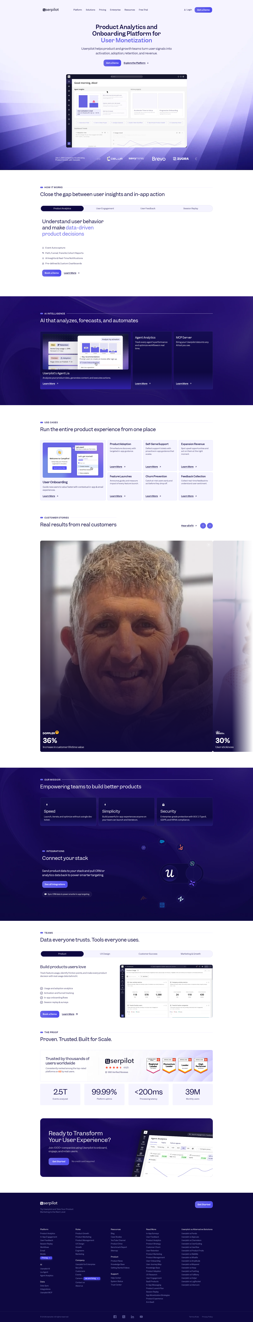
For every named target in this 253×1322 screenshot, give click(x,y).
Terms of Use (194, 1317)
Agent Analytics (46, 1275)
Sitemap (114, 1251)
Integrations (45, 1289)
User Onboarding (153, 1261)
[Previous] (203, 526)
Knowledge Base (118, 1264)
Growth (79, 1247)
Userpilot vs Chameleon (191, 1240)
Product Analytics (47, 1233)
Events (78, 1275)
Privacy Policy (207, 1317)
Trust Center (116, 1285)
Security (79, 1268)
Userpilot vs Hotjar (189, 1278)
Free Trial (143, 9)
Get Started (58, 1161)
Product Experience (154, 1299)
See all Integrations (55, 884)
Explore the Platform (134, 62)
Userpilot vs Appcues (190, 1237)
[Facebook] (114, 1316)
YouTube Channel (118, 1240)
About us (79, 1286)
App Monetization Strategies (158, 1295)
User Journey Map (153, 1264)
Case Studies (116, 1237)
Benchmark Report (119, 1247)
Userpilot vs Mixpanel (190, 1264)
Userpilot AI (45, 1269)
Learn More (70, 272)
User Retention (152, 1251)
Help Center (116, 1278)
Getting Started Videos (120, 1268)
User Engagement (154, 1278)
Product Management (85, 1240)
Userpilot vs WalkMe (189, 1254)
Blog (113, 1233)
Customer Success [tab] (148, 953)
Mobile (43, 1254)
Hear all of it (187, 525)
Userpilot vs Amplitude (190, 1261)
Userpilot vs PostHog (190, 1271)
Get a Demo (203, 9)
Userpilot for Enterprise (85, 1264)
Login (189, 10)
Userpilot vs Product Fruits (192, 1251)
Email (42, 1251)
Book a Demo (52, 272)
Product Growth (82, 1233)
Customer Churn (153, 1247)
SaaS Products (152, 1281)
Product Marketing (83, 1237)
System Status (117, 1281)
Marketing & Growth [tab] (191, 953)
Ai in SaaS (150, 1302)
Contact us (80, 1282)
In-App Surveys (152, 1233)
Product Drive (117, 1244)
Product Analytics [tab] (62, 208)
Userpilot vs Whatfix (189, 1257)
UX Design (80, 1244)
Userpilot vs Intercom (190, 1285)
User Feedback (46, 1240)
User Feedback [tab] (147, 208)
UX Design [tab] (105, 953)
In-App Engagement (48, 1237)
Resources (130, 9)
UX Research (151, 1275)
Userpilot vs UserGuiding (191, 1244)
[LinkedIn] (132, 1316)
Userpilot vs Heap (188, 1268)
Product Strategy (153, 1244)
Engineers (80, 1251)
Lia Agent (44, 1272)
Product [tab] (62, 953)
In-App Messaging (153, 1285)
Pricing (102, 9)
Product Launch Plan (155, 1288)
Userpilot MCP (46, 1293)
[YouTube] (141, 1317)
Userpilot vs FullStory (190, 1275)
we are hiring (90, 1278)
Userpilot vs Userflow (190, 1247)
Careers (79, 1278)
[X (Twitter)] (123, 1316)
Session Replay (46, 1244)
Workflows (44, 1247)
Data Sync (44, 1286)
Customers (80, 1271)
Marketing (80, 1254)
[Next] (210, 526)
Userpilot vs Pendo (189, 1233)
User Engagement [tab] (105, 208)
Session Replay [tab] (190, 208)
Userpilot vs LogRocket (191, 1281)
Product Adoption (153, 1271)
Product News (117, 1261)
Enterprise (115, 9)
